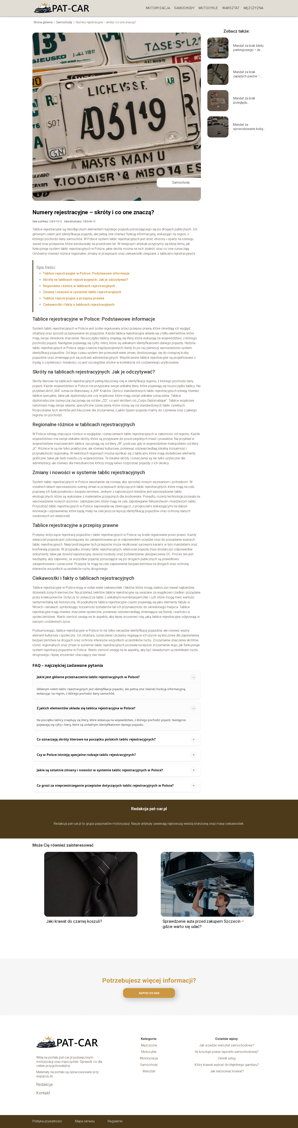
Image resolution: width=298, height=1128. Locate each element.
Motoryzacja (158, 8)
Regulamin (115, 1121)
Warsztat (231, 8)
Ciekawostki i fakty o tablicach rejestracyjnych (78, 304)
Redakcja (44, 1084)
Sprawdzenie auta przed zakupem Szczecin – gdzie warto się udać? (203, 924)
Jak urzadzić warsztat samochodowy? (226, 1045)
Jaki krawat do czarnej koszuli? (74, 921)
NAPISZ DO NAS (149, 993)
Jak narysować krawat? (227, 1071)
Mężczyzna (254, 8)
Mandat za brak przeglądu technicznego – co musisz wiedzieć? (246, 100)
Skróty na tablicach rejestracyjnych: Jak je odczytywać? (85, 280)
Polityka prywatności (47, 1121)
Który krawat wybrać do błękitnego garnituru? (227, 1065)
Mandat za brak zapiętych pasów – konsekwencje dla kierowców (246, 74)
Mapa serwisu (85, 1121)
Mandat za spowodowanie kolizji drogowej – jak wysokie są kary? (248, 127)
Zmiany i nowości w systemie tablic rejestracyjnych (82, 292)
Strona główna (43, 22)
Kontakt (43, 1093)
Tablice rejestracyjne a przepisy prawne (73, 298)
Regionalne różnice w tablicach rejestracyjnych (79, 286)
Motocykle (208, 8)
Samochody (184, 8)
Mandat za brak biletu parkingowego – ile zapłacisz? (248, 48)
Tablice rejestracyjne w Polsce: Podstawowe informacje (86, 273)
